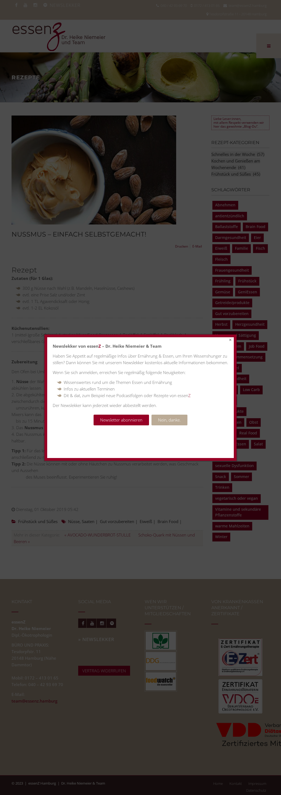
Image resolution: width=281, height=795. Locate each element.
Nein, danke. (169, 420)
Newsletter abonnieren (121, 420)
